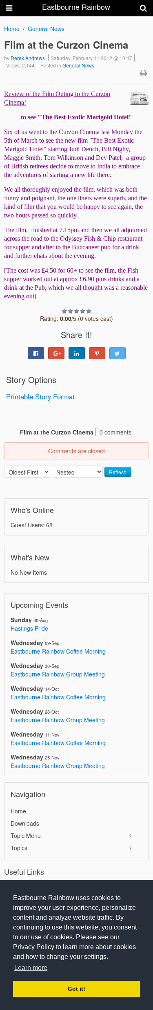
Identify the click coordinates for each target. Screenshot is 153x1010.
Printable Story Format (40, 396)
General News (46, 29)
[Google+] (56, 353)
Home (12, 29)
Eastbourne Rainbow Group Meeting (58, 674)
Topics (19, 848)
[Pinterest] (97, 353)
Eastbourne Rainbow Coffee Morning (58, 651)
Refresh (117, 471)
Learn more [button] (30, 967)
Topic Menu (26, 835)
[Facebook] (36, 353)
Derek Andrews (28, 57)
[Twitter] (117, 353)
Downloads (25, 823)
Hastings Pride (29, 628)
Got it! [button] (76, 988)
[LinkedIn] (77, 353)
